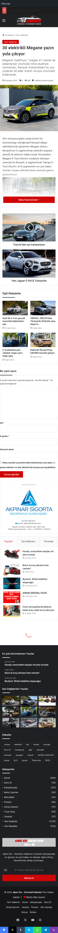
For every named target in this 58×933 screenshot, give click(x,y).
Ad (2, 423)
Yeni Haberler (21, 35)
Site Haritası (46, 907)
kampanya (19, 750)
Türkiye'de (36, 760)
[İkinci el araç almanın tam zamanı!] (11, 569)
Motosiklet (9, 797)
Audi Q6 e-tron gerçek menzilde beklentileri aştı (13, 321)
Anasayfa (9, 35)
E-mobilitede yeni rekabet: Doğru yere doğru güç (12, 353)
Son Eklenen (28, 541)
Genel (7, 778)
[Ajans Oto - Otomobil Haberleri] (29, 20)
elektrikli (18, 744)
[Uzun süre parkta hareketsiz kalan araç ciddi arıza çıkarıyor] (11, 611)
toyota (24, 760)
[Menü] (3, 21)
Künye (25, 912)
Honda (36, 744)
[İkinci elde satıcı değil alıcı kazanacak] (47, 701)
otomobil (40, 750)
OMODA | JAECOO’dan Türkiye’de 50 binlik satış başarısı (42, 321)
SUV (15, 760)
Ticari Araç (9, 811)
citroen (7, 744)
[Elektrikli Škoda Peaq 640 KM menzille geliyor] (43, 340)
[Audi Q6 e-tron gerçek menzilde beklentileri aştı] (15, 308)
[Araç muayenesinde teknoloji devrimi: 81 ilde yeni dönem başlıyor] (29, 722)
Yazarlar (8, 816)
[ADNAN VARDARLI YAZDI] (11, 597)
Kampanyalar (10, 787)
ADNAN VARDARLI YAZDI (35, 593)
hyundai (46, 744)
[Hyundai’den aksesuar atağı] (10, 722)
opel (30, 750)
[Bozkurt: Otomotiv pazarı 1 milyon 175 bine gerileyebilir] (10, 711)
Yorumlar (49, 541)
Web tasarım (39, 897)
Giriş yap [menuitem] (5, 3)
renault (30, 755)
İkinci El (8, 782)
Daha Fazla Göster (28, 199)
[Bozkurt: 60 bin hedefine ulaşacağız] (11, 583)
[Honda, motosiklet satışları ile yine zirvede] (11, 556)
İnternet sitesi (7, 449)
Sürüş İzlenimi (11, 807)
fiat (27, 744)
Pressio (7, 802)
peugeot (19, 755)
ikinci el (7, 750)
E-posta (4, 436)
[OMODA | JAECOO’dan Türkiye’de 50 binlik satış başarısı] (43, 308)
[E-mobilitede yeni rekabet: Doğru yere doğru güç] (15, 340)
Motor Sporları (11, 792)
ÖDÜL (47, 760)
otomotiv (8, 755)
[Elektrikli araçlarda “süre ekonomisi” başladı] (47, 711)
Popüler (8, 541)
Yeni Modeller (10, 826)
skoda (6, 760)
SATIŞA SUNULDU (46, 755)
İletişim (33, 912)
